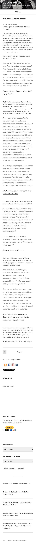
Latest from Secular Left (13, 469)
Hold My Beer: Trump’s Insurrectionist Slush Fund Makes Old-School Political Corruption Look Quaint (17, 526)
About (4, 540)
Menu (19, 12)
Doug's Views (12, 2)
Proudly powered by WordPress (17, 540)
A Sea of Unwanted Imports (13, 250)
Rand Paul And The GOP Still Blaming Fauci (16, 484)
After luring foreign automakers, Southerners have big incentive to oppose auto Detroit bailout (16, 317)
